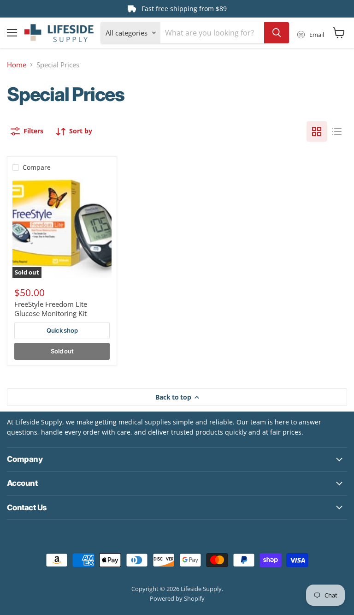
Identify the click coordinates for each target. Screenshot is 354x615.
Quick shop (62, 330)
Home (16, 65)
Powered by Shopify (177, 598)
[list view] (337, 131)
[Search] (276, 32)
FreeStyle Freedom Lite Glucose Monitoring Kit (50, 308)
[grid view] (317, 131)
